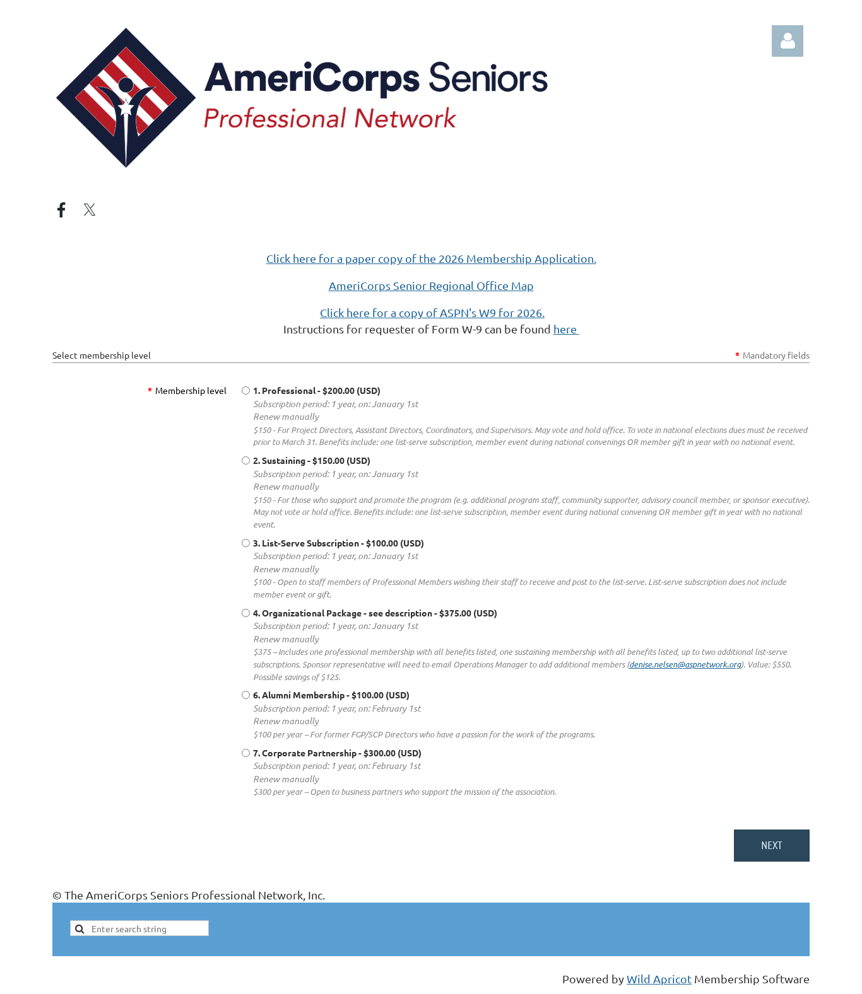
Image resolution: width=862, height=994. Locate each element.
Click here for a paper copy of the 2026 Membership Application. (431, 258)
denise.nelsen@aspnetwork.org (685, 664)
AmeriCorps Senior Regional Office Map (431, 285)
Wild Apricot (659, 978)
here (566, 328)
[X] (89, 210)
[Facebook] (61, 210)
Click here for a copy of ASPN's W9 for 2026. (432, 312)
